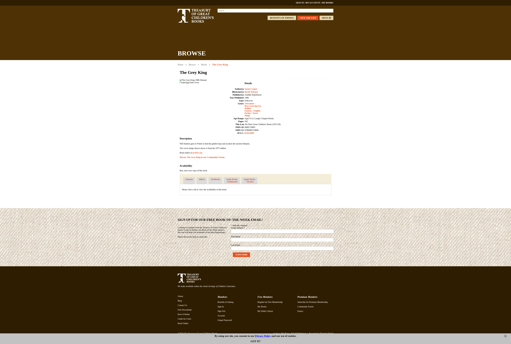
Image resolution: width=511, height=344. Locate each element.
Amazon (189, 179)
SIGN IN (300, 3)
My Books (261, 306)
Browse (192, 64)
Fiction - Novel (251, 113)
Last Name (235, 245)
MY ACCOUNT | (313, 3)
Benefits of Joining (282, 18)
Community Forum (305, 306)
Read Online (183, 323)
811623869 (249, 133)
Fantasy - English (252, 111)
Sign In (221, 306)
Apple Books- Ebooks (249, 180)
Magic (247, 115)
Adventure (249, 103)
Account (221, 316)
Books (204, 64)
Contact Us (182, 305)
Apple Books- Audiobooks (232, 180)
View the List (308, 18)
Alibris (202, 179)
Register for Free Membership (270, 302)
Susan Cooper (251, 89)
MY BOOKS (327, 3)
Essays (300, 311)
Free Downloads (185, 310)
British (248, 108)
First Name (235, 236)
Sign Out (221, 311)
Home (180, 64)
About (180, 296)
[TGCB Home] (199, 22)
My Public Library (265, 311)
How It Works (184, 314)
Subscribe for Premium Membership (312, 302)
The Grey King (220, 64)
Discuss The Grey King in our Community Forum (202, 157)
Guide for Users (184, 319)
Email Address (238, 228)
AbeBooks (215, 179)
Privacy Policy (263, 336)
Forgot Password (225, 320)
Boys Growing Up (253, 106)
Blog (180, 301)
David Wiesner (251, 92)
